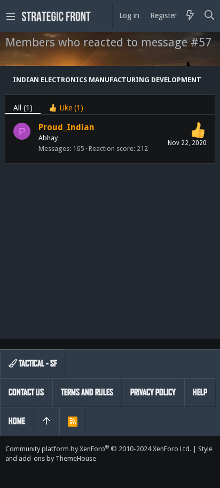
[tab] (66, 105)
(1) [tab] (23, 107)
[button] (10, 16)
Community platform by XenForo (98, 449)
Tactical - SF (37, 363)
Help (200, 392)
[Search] (209, 16)
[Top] (46, 421)
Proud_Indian (66, 127)
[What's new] (190, 16)
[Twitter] (10, 472)
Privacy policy (153, 392)
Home (17, 421)
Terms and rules (87, 392)
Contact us (26, 392)
